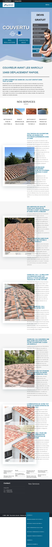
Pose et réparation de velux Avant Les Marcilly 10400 (20, 474)
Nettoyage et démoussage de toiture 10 (35, 531)
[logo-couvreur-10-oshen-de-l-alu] (8, 4)
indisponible (8, 1)
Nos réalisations (9, 41)
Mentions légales (24, 515)
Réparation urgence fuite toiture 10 (35, 519)
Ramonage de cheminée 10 (32, 544)
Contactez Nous (23, 41)
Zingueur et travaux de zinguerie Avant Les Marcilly (8, 472)
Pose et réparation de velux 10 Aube (35, 527)
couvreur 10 (29, 515)
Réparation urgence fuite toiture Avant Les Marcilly (31, 476)
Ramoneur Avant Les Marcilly (42, 475)
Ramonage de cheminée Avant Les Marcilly (42, 471)
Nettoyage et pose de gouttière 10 (34, 523)
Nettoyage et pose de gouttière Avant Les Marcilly (30, 472)
